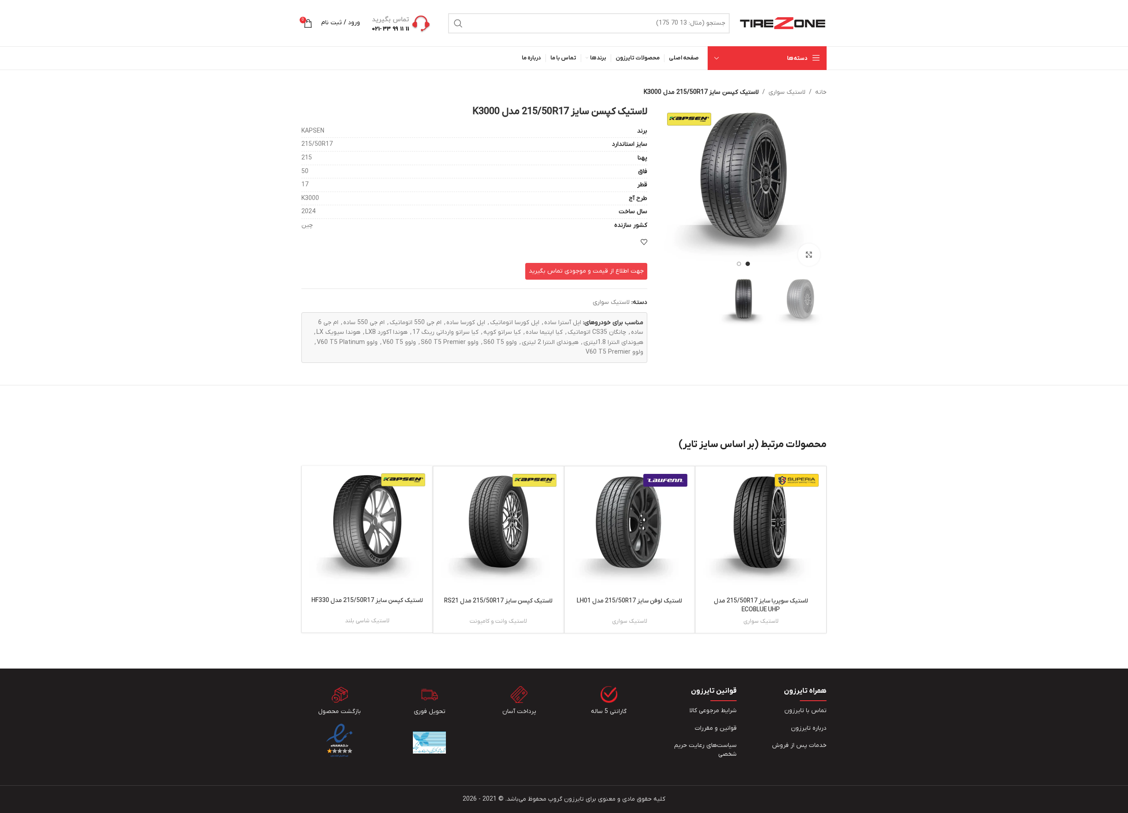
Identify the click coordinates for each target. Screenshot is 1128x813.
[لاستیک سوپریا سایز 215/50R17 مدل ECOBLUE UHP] (761, 532)
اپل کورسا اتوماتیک (514, 322)
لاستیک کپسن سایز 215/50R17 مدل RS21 (498, 601)
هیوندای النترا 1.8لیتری (613, 342)
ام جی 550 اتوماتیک (416, 322)
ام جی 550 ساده (364, 322)
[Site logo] (782, 22)
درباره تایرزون (809, 728)
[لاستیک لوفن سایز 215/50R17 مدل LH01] (630, 532)
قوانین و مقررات (716, 728)
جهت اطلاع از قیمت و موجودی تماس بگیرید (586, 271)
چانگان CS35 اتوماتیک (597, 332)
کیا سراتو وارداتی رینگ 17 (445, 332)
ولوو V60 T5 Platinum (347, 342)
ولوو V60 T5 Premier (614, 352)
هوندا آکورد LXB (386, 332)
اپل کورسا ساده (465, 322)
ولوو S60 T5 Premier (450, 342)
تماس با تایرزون (805, 710)
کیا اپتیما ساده (544, 332)
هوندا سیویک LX (338, 332)
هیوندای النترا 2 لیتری (550, 342)
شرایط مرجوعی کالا (713, 710)
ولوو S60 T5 (500, 342)
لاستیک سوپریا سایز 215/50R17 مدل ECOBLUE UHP (761, 605)
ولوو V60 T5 (399, 342)
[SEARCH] (458, 23)
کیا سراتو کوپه (502, 332)
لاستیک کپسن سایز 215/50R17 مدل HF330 (367, 600)
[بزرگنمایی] (809, 255)
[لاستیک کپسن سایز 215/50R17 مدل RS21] (499, 532)
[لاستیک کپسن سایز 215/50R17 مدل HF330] (367, 531)
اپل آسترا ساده (562, 322)
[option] (748, 264)
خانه (821, 92)
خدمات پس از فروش (799, 745)
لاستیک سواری (786, 92)
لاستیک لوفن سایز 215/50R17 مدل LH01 (629, 601)
